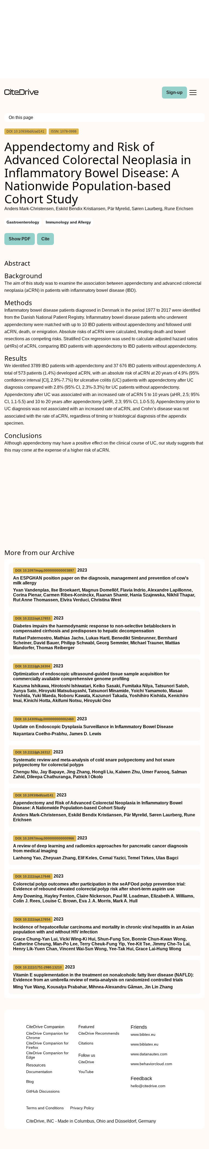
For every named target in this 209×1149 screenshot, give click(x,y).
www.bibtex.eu (143, 1034)
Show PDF (19, 239)
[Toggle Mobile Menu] (193, 93)
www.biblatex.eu (144, 1044)
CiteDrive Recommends (98, 1033)
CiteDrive (86, 1062)
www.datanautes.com (149, 1054)
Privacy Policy (82, 1108)
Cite (45, 239)
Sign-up (174, 92)
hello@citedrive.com (148, 1086)
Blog (30, 1081)
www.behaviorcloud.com (151, 1064)
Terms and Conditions (45, 1108)
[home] (21, 93)
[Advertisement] (104, 40)
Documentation (39, 1072)
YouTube (86, 1072)
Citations (85, 1043)
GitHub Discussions (43, 1091)
